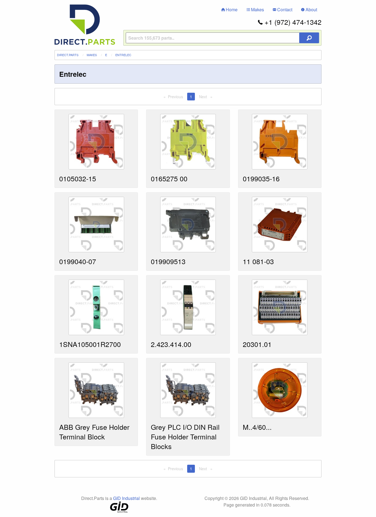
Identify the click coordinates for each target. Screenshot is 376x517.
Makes (257, 9)
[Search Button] (309, 37)
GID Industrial (126, 498)
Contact (284, 9)
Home (231, 9)
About (310, 9)
